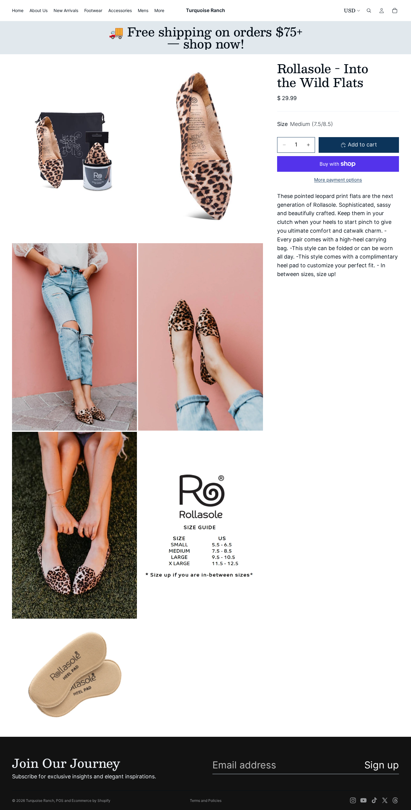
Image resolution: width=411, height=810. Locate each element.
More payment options (338, 180)
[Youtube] (363, 800)
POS (59, 800)
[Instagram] (353, 800)
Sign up (381, 765)
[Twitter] (384, 800)
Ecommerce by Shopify (91, 800)
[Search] (368, 10)
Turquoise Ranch (40, 800)
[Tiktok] (374, 800)
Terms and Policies (205, 800)
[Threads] (395, 800)
